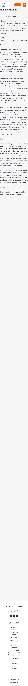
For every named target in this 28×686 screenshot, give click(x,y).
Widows (14, 648)
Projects (14, 627)
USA (14, 670)
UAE (14, 666)
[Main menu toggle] (24, 5)
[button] (17, 4)
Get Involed (14, 632)
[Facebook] (11, 616)
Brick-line (14, 645)
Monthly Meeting (14, 652)
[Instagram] (17, 616)
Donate (14, 637)
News (14, 630)
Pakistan (14, 663)
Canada (14, 668)
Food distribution (14, 655)
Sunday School (14, 650)
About (14, 635)
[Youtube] (14, 616)
